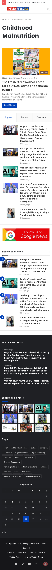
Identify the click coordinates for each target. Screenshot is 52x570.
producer (7, 472)
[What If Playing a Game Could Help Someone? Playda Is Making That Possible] (9, 428)
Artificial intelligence (19, 448)
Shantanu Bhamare (32, 476)
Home (7, 19)
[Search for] (48, 10)
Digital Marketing (38, 453)
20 (26, 513)
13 (26, 508)
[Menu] (3, 10)
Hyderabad (29, 457)
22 (40, 513)
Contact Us (32, 552)
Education (7, 457)
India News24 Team (12, 78)
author (33, 448)
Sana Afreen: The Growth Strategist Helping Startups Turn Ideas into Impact (34, 212)
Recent (24, 117)
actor (6, 448)
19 (19, 513)
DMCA (42, 552)
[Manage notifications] (45, 564)
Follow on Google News (32, 557)
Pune (16, 472)
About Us (11, 552)
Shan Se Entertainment (12, 476)
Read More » (9, 105)
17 (5, 513)
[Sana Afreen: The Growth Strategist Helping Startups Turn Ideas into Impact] (10, 213)
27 (26, 519)
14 (33, 508)
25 (12, 519)
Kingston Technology (12, 462)
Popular (8, 117)
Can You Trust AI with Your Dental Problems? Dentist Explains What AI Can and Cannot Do (33, 172)
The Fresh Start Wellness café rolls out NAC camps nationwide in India (25, 86)
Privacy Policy (15, 557)
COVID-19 (8, 453)
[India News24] (18, 9)
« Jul (4, 532)
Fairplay (18, 457)
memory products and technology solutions (20, 467)
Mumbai (44, 467)
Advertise (21, 552)
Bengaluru (44, 448)
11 (12, 508)
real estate (26, 472)
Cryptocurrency (21, 453)
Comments (42, 117)
